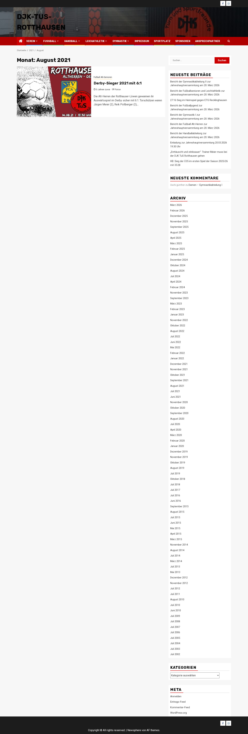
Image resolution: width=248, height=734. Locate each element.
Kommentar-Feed (180, 707)
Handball (70, 41)
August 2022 (177, 331)
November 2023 (179, 292)
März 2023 (176, 303)
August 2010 (177, 599)
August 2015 (177, 511)
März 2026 (176, 205)
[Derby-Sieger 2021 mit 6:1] (54, 91)
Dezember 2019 (179, 451)
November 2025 (179, 221)
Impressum (142, 41)
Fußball (49, 41)
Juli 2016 (175, 495)
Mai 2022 (175, 347)
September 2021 (179, 380)
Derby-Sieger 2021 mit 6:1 (118, 83)
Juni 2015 (175, 522)
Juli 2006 (175, 632)
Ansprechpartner (207, 41)
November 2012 (179, 583)
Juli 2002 (175, 654)
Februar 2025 (177, 248)
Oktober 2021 (177, 374)
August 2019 (177, 467)
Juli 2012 (175, 588)
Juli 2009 (175, 616)
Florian (118, 89)
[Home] (21, 41)
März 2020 (176, 435)
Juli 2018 (175, 484)
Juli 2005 (175, 637)
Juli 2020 (175, 424)
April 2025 (175, 237)
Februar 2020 (177, 440)
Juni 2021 (175, 396)
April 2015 (175, 533)
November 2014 (179, 544)
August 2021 (177, 385)
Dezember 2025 (179, 215)
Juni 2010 (175, 610)
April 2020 (175, 429)
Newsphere (134, 730)
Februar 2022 (177, 353)
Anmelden (175, 696)
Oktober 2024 (177, 265)
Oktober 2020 (177, 407)
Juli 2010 (175, 605)
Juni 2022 (175, 342)
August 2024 (177, 270)
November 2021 (179, 369)
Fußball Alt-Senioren (103, 77)
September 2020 (179, 413)
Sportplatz (162, 41)
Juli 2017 (175, 489)
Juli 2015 (175, 517)
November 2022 (179, 320)
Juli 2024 (175, 276)
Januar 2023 (177, 314)
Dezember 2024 (179, 259)
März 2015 (176, 539)
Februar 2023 (177, 309)
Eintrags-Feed (178, 701)
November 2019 (179, 457)
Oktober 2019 (177, 462)
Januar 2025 (177, 254)
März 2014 (176, 561)
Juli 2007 (175, 626)
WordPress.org (178, 712)
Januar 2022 (177, 358)
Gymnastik (120, 41)
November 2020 (179, 402)
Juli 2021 (175, 391)
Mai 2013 (175, 572)
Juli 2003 (175, 648)
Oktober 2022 (177, 325)
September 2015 (179, 506)
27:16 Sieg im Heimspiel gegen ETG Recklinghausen (198, 100)
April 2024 (175, 281)
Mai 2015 (175, 528)
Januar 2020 (177, 446)
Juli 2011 (175, 594)
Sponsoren (182, 41)
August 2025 (177, 232)
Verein (30, 41)
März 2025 (176, 243)
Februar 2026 (177, 210)
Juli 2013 (175, 566)
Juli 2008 (175, 621)
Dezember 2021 (179, 363)
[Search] (229, 41)
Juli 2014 (175, 555)
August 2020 (177, 418)
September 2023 (179, 298)
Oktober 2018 (177, 478)
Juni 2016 (175, 500)
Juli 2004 (175, 643)
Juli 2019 (175, 473)
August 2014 (177, 550)
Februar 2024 (177, 287)
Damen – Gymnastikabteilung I (205, 184)
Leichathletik (95, 41)
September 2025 (179, 226)
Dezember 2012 (179, 577)
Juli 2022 (175, 336)
